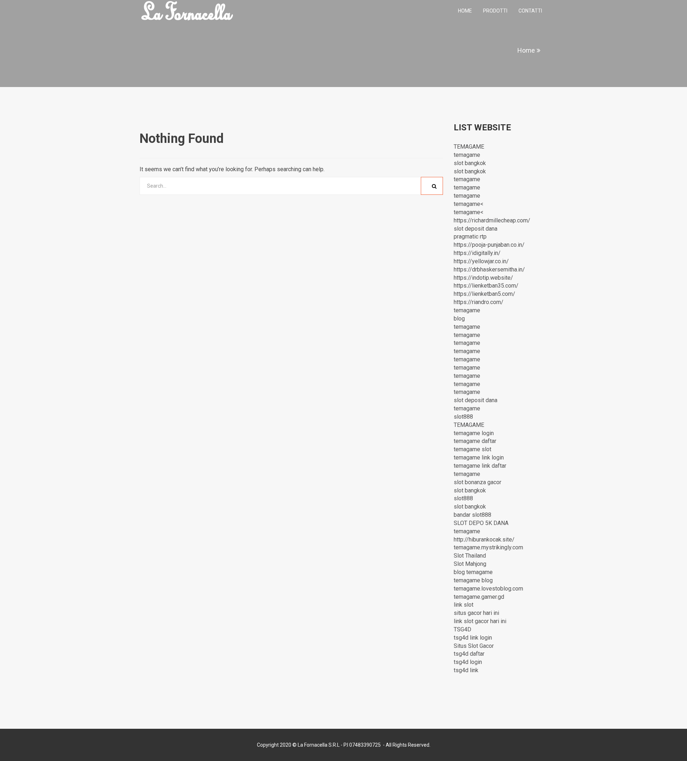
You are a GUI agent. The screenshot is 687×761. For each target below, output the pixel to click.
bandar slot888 (472, 514)
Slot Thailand (470, 555)
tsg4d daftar (469, 653)
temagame (467, 154)
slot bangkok (470, 163)
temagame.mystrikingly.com (488, 547)
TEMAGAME (469, 146)
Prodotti (495, 11)
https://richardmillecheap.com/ (492, 220)
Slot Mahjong (470, 563)
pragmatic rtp (470, 236)
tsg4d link (466, 670)
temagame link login (479, 457)
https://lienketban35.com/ (486, 285)
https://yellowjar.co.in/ (481, 261)
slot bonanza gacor (477, 482)
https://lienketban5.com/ (484, 293)
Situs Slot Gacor (474, 645)
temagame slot (472, 449)
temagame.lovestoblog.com (488, 588)
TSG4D (462, 629)
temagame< (468, 204)
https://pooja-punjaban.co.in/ (489, 244)
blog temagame (473, 572)
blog (459, 318)
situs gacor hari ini (476, 613)
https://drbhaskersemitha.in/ (489, 269)
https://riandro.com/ (478, 302)
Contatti (530, 11)
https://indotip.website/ (483, 277)
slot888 (463, 416)
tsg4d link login (473, 637)
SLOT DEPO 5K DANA (481, 523)
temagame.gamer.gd (479, 596)
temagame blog (473, 580)
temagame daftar (475, 441)
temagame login (474, 433)
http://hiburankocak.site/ (484, 539)
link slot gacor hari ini (480, 621)
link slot (463, 604)
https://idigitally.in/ (477, 253)
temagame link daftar (480, 465)
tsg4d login (468, 662)
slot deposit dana (475, 228)
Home (465, 11)
